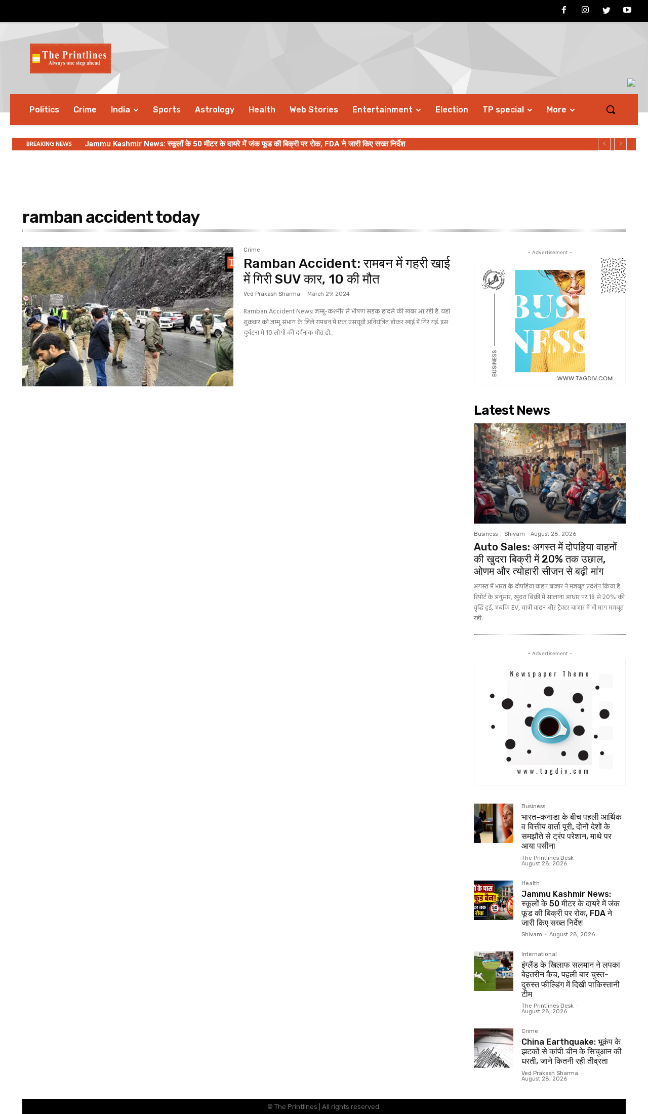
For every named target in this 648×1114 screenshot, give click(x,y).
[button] (610, 109)
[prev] (604, 144)
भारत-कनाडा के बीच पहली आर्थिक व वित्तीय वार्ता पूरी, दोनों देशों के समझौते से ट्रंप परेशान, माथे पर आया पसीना (571, 831)
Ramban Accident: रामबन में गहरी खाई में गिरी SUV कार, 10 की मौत (347, 271)
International (539, 954)
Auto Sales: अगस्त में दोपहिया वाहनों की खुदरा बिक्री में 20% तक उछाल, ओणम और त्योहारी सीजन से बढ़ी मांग (545, 559)
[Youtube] (627, 11)
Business (486, 534)
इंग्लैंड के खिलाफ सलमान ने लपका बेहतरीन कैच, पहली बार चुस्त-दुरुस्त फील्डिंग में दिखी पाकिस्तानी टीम (570, 979)
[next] (620, 144)
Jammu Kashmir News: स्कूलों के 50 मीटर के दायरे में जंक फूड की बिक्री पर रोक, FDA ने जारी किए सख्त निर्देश (245, 143)
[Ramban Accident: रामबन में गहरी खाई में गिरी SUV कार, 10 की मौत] (127, 317)
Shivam (514, 534)
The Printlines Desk (547, 858)
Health (530, 884)
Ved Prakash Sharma (272, 294)
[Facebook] (564, 11)
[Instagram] (585, 11)
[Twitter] (606, 11)
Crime (252, 250)
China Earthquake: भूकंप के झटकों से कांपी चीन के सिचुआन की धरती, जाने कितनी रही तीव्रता (571, 1051)
